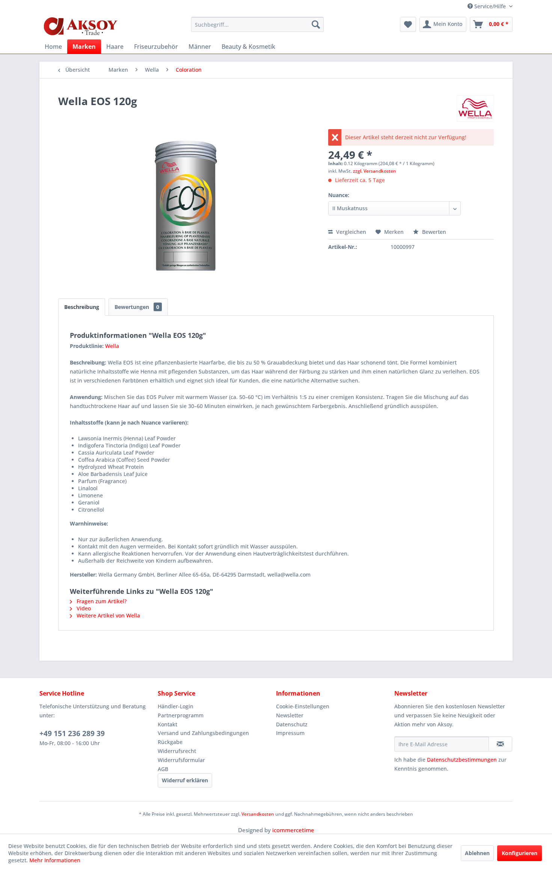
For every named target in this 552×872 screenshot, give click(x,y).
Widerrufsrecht (177, 751)
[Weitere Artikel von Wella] (475, 108)
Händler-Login (175, 706)
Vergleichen (350, 231)
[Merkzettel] (408, 24)
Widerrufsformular (181, 760)
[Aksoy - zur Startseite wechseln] (80, 26)
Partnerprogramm (181, 715)
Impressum (290, 732)
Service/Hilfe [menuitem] (490, 6)
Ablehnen (477, 853)
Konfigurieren (519, 853)
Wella (112, 345)
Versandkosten (257, 814)
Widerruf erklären (185, 780)
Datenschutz (292, 724)
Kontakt (167, 724)
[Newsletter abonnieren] (500, 744)
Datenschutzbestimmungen (462, 759)
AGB (163, 769)
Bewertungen (137, 306)
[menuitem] (257, 24)
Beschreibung (81, 306)
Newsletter (289, 715)
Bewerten (433, 231)
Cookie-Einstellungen (302, 706)
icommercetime (293, 830)
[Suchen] (316, 24)
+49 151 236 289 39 (72, 733)
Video (83, 608)
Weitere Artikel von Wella (107, 615)
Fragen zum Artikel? (101, 601)
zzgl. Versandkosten (374, 171)
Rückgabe (170, 741)
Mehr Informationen (54, 860)
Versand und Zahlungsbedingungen (203, 732)
